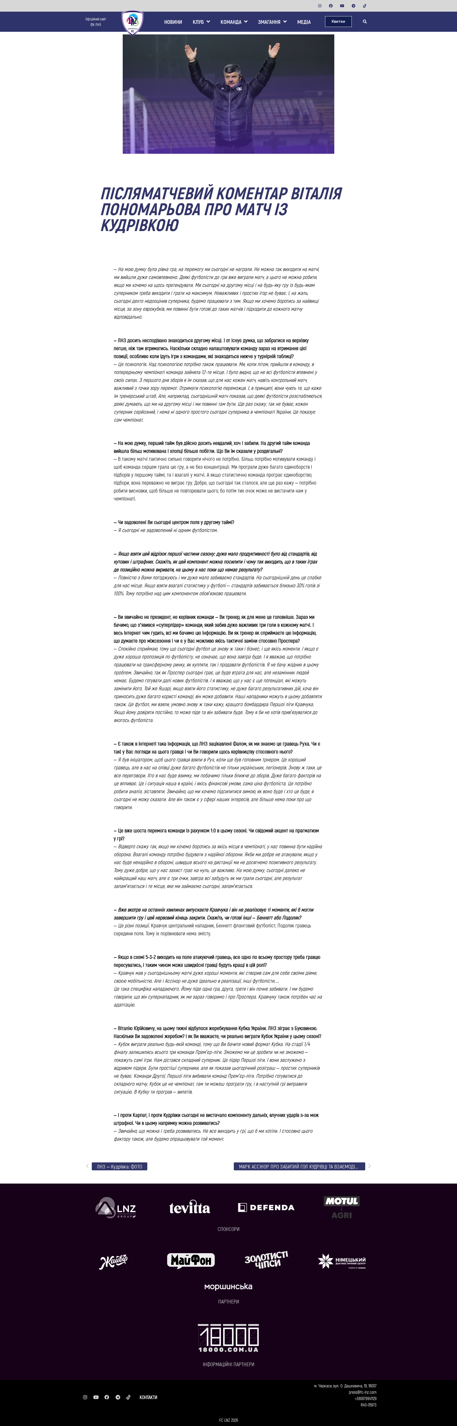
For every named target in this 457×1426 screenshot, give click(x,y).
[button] (364, 21)
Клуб (198, 21)
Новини (173, 21)
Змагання (269, 21)
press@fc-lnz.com (363, 1392)
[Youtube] (342, 5)
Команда (231, 21)
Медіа (304, 21)
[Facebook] (331, 5)
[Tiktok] (364, 5)
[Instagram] (319, 5)
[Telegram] (353, 5)
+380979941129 (366, 1398)
